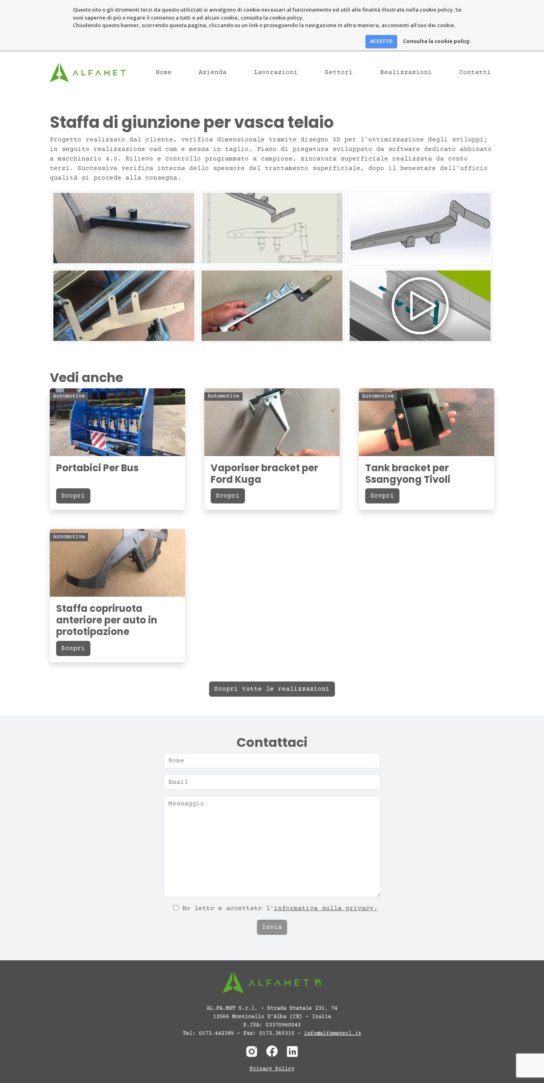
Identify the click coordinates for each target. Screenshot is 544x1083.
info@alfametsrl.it (332, 1033)
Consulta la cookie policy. (437, 41)
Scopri (73, 495)
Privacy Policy (272, 1069)
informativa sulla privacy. (326, 908)
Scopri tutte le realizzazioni (272, 689)
